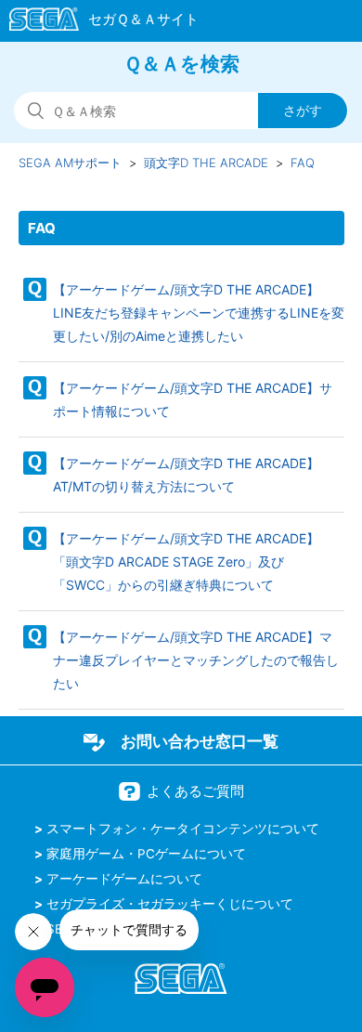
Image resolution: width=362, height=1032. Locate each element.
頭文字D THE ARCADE (206, 162)
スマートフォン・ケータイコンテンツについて (182, 828)
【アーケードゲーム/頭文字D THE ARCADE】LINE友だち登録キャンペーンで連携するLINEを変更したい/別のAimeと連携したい (198, 312)
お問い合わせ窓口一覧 (199, 741)
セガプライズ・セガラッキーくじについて (169, 903)
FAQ (303, 162)
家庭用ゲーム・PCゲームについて (146, 853)
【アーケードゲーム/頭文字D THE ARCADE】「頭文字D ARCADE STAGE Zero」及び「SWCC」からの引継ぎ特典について (186, 561)
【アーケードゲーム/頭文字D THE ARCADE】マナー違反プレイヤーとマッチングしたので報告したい (196, 660)
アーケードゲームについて (124, 878)
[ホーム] (95, 22)
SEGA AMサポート (70, 162)
